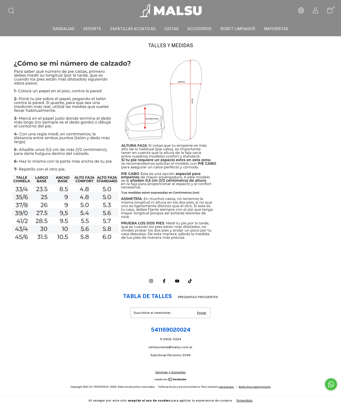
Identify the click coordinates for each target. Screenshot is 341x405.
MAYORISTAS (276, 29)
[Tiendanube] (170, 380)
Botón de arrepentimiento (255, 386)
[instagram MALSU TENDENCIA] (151, 281)
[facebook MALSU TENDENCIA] (164, 281)
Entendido (245, 400)
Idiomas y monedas (170, 372)
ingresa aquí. (226, 386)
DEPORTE (92, 29)
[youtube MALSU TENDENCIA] (177, 281)
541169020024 (170, 330)
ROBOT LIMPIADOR (237, 29)
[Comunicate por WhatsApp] (331, 384)
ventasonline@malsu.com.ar (170, 347)
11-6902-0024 (170, 339)
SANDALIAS (63, 29)
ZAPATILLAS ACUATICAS (133, 29)
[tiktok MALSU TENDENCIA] (190, 281)
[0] (328, 11)
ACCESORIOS (199, 29)
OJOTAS (171, 29)
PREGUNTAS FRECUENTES (198, 297)
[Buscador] (13, 11)
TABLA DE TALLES (147, 296)
